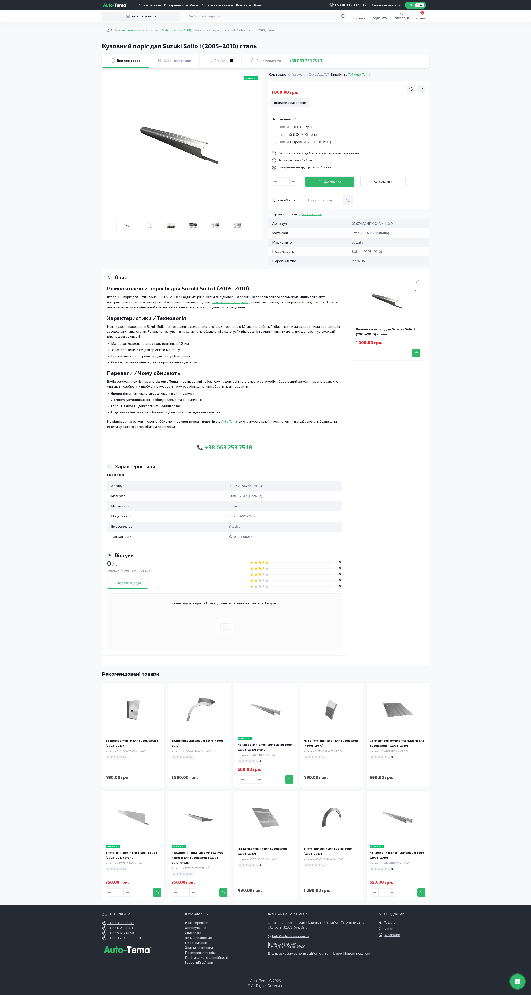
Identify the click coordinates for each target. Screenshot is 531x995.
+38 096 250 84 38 (121, 928)
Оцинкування (195, 927)
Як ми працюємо (198, 937)
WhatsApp (392, 935)
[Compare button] (421, 89)
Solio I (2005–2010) (176, 30)
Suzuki (153, 30)
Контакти (243, 5)
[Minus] (276, 181)
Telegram (391, 922)
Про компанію (150, 5)
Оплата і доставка (199, 947)
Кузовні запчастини (129, 30)
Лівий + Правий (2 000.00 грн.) (305, 142)
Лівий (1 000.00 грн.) (296, 127)
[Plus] (294, 181)
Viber (388, 929)
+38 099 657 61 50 (120, 933)
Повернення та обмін (181, 5)
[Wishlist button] (411, 89)
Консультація (383, 181)
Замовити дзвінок (385, 5)
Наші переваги (196, 923)
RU (411, 5)
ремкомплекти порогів (229, 302)
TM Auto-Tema (359, 74)
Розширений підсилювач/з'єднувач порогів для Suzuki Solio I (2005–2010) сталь (198, 857)
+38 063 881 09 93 (120, 923)
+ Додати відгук (127, 583)
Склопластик (195, 932)
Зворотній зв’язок (199, 962)
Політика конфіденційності (206, 957)
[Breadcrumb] (108, 30)
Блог (258, 5)
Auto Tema (229, 421)
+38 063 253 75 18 (305, 60)
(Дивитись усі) (310, 214)
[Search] (343, 16)
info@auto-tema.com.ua (291, 936)
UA (419, 5)
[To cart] (416, 353)
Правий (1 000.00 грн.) (298, 135)
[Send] (348, 200)
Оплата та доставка (217, 5)
